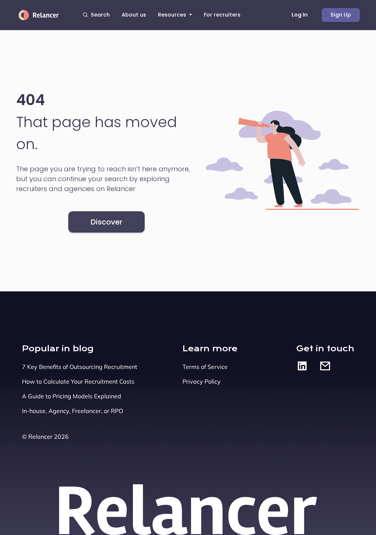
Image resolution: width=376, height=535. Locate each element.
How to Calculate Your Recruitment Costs (78, 381)
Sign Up (340, 14)
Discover (106, 222)
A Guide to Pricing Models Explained (71, 396)
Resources (173, 14)
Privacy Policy (201, 381)
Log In (300, 14)
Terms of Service (205, 366)
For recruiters (222, 14)
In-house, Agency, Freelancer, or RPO (72, 410)
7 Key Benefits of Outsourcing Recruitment (79, 366)
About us (134, 14)
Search (100, 14)
